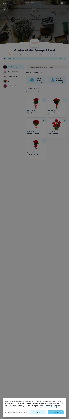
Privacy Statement (51, 406)
